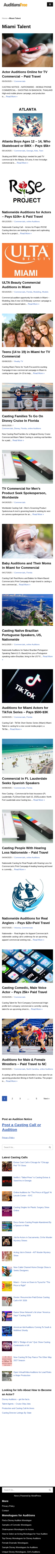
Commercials (19, 81)
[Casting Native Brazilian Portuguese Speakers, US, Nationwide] (27, 610)
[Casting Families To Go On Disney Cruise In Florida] (27, 397)
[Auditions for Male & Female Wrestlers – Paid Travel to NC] (27, 1037)
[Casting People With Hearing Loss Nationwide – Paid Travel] (27, 826)
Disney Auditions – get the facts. (16, 1399)
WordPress (36, 1496)
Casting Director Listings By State (16, 1413)
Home (4, 18)
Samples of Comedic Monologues (17, 1525)
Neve (16, 1496)
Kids (36, 151)
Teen (41, 151)
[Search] (50, 1147)
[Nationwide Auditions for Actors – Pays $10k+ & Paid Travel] (27, 189)
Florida (29, 292)
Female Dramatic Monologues (15, 1543)
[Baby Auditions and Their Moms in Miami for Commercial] (27, 541)
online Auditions (33, 222)
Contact (5, 1510)
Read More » (11, 96)
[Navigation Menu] (50, 4)
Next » (46, 1098)
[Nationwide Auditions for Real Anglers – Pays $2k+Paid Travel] (27, 896)
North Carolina (32, 1069)
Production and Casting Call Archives (18, 1408)
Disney (17, 428)
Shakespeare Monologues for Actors (18, 1529)
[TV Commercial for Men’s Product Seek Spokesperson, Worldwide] (27, 467)
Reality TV (18, 361)
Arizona (17, 928)
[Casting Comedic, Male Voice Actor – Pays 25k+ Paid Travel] (27, 966)
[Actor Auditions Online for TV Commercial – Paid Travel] (27, 50)
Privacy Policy (8, 1137)
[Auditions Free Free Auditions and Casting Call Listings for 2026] (15, 4)
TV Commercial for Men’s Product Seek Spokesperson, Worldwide (24, 493)
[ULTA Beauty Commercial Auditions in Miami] (27, 260)
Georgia (29, 151)
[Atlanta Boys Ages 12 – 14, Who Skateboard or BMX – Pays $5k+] (27, 121)
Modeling (37, 292)
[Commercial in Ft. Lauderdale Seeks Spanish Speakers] (27, 756)
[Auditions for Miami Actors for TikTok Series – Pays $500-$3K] (27, 686)
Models (45, 292)
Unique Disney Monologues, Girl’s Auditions (21, 1552)
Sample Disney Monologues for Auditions (20, 1547)
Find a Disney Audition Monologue (17, 1520)
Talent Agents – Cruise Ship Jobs (16, 1404)
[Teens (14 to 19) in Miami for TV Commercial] (27, 330)
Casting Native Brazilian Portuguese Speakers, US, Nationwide (22, 635)
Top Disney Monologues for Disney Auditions (21, 1538)
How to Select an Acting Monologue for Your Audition (25, 1534)
